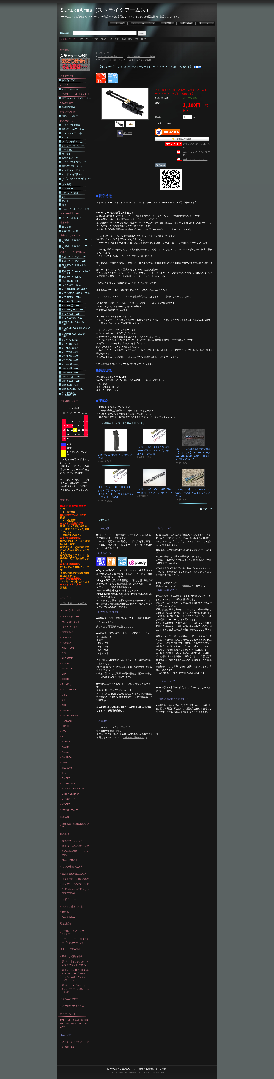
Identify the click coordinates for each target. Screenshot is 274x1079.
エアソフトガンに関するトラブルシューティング (75, 941)
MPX (130, 39)
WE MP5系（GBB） (71, 356)
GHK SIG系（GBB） (72, 381)
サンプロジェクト (71, 621)
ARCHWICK (67, 658)
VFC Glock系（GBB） (73, 318)
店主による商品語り (70, 949)
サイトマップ (206, 23)
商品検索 (64, 33)
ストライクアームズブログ (75, 1041)
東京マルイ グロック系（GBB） (74, 266)
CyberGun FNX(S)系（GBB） (73, 323)
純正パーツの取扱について (75, 846)
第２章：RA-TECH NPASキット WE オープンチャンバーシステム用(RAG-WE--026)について (76, 975)
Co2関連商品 (68, 107)
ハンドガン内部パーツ (73, 174)
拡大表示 (127, 133)
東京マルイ (67, 632)
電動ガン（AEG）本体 (73, 129)
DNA (64, 674)
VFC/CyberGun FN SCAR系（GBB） (76, 329)
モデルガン (67, 149)
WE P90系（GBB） (71, 364)
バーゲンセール (70, 89)
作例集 (65, 911)
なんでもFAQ (68, 917)
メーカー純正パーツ (72, 218)
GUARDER (66, 710)
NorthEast (68, 757)
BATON (65, 663)
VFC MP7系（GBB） (72, 297)
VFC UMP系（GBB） (72, 301)
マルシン (66, 637)
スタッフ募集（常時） (73, 906)
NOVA (64, 762)
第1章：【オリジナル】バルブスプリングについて (75, 963)
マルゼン (66, 642)
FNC (88, 39)
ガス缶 (65, 201)
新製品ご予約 (68, 80)
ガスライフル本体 (71, 125)
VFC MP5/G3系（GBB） (74, 309)
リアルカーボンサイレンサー (76, 98)
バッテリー (67, 188)
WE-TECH (66, 804)
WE (111, 39)
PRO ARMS (67, 768)
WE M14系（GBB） (71, 344)
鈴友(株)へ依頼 (70, 231)
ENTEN (65, 679)
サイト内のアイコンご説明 (75, 879)
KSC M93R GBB (70, 281)
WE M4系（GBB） (70, 340)
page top (207, 509)
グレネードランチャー (73, 145)
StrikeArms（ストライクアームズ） (106, 10)
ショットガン (68, 137)
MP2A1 (95, 39)
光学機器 (66, 184)
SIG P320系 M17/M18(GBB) (70, 394)
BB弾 (64, 196)
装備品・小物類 (70, 192)
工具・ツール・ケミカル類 (75, 209)
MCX (136, 39)
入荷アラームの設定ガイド (75, 884)
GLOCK (104, 39)
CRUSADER (67, 668)
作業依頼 (66, 227)
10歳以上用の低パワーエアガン (77, 241)
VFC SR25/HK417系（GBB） (76, 293)
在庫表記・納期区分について (75, 825)
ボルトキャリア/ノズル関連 (141, 56)
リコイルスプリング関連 (139, 60)
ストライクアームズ (72, 616)
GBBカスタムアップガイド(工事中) (75, 932)
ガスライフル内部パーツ (74, 162)
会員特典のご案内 (69, 999)
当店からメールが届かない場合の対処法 (75, 891)
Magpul (66, 752)
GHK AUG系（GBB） (72, 376)
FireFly (66, 684)
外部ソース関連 (70, 116)
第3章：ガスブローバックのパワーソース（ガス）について (75, 988)
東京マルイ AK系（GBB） (75, 261)
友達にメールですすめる (195, 159)
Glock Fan (68, 1047)
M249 (123, 39)
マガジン (66, 154)
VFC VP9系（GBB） (72, 313)
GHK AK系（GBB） (71, 368)
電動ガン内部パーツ (72, 166)
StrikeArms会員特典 (73, 1006)
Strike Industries (73, 788)
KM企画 (65, 726)
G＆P (64, 700)
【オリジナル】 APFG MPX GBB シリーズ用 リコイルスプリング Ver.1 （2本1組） (153, 450)
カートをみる (118, 23)
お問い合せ (186, 23)
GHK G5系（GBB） (71, 385)
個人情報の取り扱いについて (120, 1068)
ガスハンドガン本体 (72, 133)
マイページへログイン (143, 23)
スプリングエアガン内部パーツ (76, 179)
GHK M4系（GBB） (71, 372)
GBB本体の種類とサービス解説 (75, 853)
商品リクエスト (70, 860)
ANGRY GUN (68, 648)
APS (64, 653)
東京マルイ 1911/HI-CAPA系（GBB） (76, 272)
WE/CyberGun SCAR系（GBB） (73, 335)
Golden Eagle (70, 715)
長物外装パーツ (70, 158)
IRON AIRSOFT (70, 689)
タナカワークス (70, 627)
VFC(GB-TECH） (70, 799)
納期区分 (64, 817)
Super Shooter (70, 794)
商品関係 (64, 834)
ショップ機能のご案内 (71, 866)
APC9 (143, 39)
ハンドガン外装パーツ (73, 170)
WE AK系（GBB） (70, 348)
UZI (82, 39)
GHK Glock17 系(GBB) (74, 389)
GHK (117, 39)
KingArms (67, 721)
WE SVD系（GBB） (71, 352)
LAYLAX (66, 741)
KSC (64, 736)
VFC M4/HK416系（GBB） (75, 289)
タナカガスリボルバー (73, 285)
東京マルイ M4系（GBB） (75, 256)
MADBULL (66, 747)
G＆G (64, 694)
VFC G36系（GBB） (72, 305)
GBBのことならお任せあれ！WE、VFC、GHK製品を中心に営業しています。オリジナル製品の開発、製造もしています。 (120, 16)
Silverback (68, 783)
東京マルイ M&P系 (71, 277)
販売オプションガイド (73, 841)
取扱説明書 (65, 923)
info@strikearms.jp (135, 737)
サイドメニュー (68, 899)
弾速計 (65, 205)
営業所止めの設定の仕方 (74, 873)
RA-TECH (66, 778)
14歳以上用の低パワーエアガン (77, 247)
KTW (64, 731)
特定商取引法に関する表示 (152, 1068)
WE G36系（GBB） (71, 360)
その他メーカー (70, 809)
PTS (64, 773)
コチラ (148, 283)
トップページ (102, 53)
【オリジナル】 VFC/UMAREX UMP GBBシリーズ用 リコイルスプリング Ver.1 (193, 492)
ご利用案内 (167, 23)
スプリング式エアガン (73, 141)
